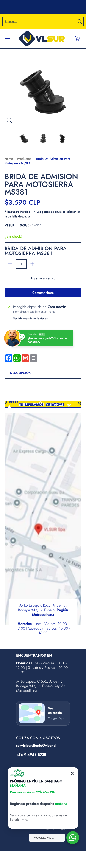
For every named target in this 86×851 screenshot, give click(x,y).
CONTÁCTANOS (70, 7)
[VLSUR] (42, 38)
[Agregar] (32, 264)
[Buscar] (79, 21)
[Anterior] (8, 87)
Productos (24, 158)
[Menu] (7, 38)
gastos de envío (52, 211)
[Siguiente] (78, 87)
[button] (77, 38)
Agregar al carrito (43, 278)
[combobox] (39, 21)
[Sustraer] (10, 264)
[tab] (21, 374)
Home (9, 158)
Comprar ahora (43, 292)
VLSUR (9, 225)
